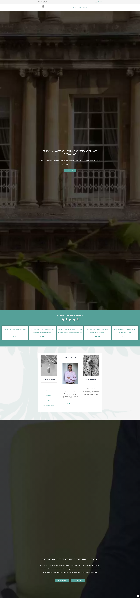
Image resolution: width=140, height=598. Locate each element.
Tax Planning (48, 395)
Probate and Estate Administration (49, 405)
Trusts (49, 400)
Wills (49, 385)
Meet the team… (70, 403)
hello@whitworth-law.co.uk (98, 2)
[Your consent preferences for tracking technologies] (138, 596)
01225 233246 (100, 1)
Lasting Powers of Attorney (48, 390)
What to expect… (91, 401)
